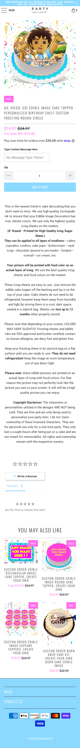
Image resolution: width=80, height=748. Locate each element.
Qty (6, 167)
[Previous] (7, 55)
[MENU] (2, 10)
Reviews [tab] (12, 486)
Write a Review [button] (27, 476)
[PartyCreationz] (40, 10)
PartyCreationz (44, 738)
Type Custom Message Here (21, 149)
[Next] (73, 55)
